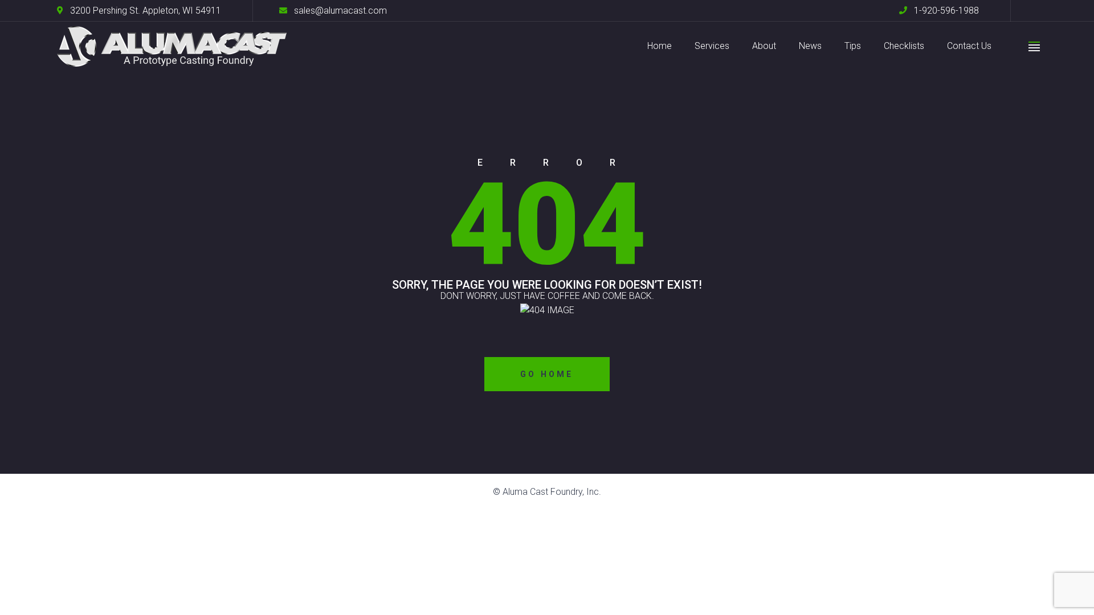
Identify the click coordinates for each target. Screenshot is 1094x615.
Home (659, 45)
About (764, 45)
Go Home (546, 374)
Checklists (904, 45)
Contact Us (969, 45)
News (810, 45)
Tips (852, 45)
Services (712, 45)
